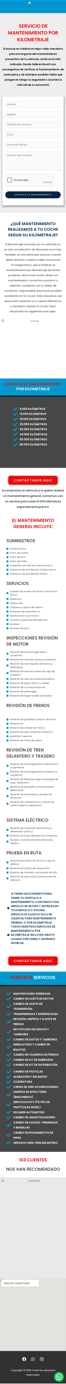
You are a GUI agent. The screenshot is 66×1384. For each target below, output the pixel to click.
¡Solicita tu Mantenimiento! (33, 194)
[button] (59, 1377)
